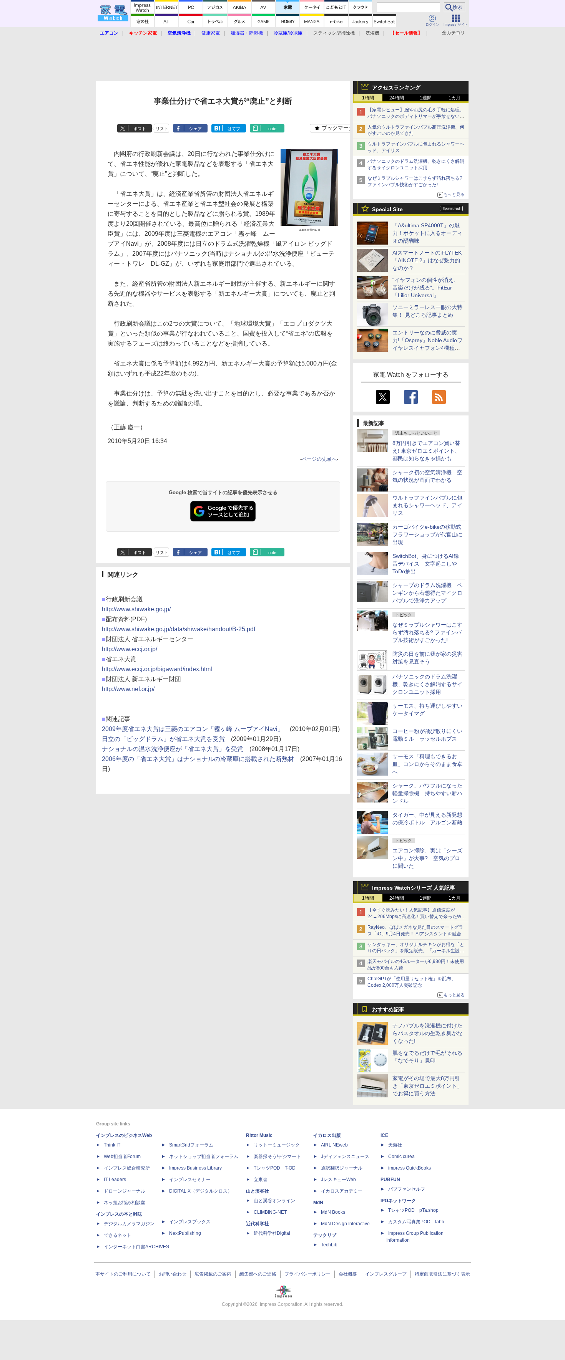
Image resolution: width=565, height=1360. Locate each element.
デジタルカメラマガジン (129, 1223)
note (272, 128)
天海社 (395, 1145)
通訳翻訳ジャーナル (341, 1168)
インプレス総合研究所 (127, 1168)
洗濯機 (372, 33)
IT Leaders (115, 1179)
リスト (162, 128)
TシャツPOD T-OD (275, 1168)
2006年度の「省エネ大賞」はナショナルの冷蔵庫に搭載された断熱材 (198, 759)
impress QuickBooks (409, 1168)
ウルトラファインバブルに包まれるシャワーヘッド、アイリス (427, 505)
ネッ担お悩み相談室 (124, 1202)
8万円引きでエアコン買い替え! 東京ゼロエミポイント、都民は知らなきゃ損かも (426, 451)
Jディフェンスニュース (345, 1156)
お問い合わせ (172, 1274)
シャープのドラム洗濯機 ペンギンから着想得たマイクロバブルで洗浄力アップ (427, 593)
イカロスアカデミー (341, 1191)
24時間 (396, 98)
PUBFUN (390, 1179)
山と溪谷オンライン (274, 1200)
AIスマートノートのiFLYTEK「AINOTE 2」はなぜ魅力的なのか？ (427, 260)
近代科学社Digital (272, 1233)
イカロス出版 (327, 1135)
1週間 (426, 98)
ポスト (139, 128)
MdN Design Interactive (345, 1223)
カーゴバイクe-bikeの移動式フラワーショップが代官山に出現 (427, 534)
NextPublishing (185, 1233)
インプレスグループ (386, 1274)
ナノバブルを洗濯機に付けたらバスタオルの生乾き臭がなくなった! (427, 1033)
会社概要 (348, 1274)
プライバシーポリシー (307, 1274)
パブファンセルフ (406, 1189)
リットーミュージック (277, 1145)
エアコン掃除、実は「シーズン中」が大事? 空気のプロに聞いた (427, 858)
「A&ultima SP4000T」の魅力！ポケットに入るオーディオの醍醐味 (427, 233)
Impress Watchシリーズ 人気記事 (413, 888)
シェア (195, 128)
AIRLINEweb (334, 1145)
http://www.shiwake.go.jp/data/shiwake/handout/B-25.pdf (178, 629)
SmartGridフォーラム (191, 1145)
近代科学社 (257, 1223)
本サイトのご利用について (123, 1274)
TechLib (329, 1244)
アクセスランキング (396, 87)
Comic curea (401, 1156)
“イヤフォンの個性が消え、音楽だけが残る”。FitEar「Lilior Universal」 (425, 287)
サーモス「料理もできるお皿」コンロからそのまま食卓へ (427, 764)
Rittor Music (259, 1135)
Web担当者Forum (122, 1156)
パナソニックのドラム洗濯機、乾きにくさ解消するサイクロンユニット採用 (427, 684)
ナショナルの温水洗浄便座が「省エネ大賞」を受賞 (172, 749)
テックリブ (324, 1235)
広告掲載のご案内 (212, 1274)
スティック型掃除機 (334, 33)
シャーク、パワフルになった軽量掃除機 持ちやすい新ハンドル (427, 793)
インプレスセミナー (190, 1179)
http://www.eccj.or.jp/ (129, 649)
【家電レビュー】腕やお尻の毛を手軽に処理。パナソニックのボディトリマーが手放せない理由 (415, 116)
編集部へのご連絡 (257, 1274)
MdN (318, 1202)
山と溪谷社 (257, 1191)
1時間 (368, 98)
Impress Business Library (195, 1168)
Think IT (112, 1145)
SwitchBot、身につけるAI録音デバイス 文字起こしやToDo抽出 (425, 563)
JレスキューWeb (338, 1179)
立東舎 (261, 1179)
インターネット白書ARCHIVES (136, 1246)
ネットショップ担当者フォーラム (203, 1156)
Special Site (387, 209)
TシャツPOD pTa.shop (413, 1210)
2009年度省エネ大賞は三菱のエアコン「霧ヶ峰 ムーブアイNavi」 (193, 729)
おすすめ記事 (388, 1009)
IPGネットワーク (398, 1200)
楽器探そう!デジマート (277, 1156)
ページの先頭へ (319, 459)
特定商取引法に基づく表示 (442, 1274)
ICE (384, 1135)
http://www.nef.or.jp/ (128, 689)
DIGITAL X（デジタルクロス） (200, 1191)
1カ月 (454, 98)
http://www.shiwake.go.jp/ (136, 609)
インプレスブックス (190, 1221)
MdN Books (333, 1212)
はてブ (234, 128)
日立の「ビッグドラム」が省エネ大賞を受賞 (163, 739)
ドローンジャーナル (124, 1191)
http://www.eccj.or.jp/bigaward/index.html (157, 669)
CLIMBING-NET (270, 1212)
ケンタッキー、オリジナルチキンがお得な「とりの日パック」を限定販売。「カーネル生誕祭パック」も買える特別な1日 (415, 951)
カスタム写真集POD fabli (416, 1221)
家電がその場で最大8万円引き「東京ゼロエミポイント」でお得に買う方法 (427, 1086)
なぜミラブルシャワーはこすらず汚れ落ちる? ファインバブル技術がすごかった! (427, 632)
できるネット (117, 1235)
